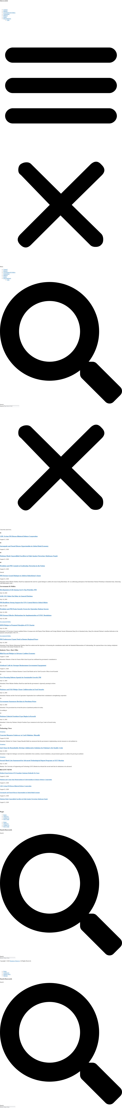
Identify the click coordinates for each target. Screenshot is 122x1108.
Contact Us (6, 818)
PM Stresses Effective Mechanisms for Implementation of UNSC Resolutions (25, 615)
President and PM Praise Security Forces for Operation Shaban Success (24, 609)
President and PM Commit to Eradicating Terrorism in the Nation (22, 566)
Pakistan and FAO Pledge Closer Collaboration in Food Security (22, 689)
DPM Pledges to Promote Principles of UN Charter (17, 625)
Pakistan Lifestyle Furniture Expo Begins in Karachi (18, 716)
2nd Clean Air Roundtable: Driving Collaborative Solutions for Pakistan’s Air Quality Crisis (31, 748)
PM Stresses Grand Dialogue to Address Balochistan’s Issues (20, 576)
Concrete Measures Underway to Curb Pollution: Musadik (20, 735)
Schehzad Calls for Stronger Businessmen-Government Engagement (23, 665)
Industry (5, 11)
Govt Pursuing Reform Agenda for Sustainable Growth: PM (20, 677)
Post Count (6, 819)
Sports (5, 17)
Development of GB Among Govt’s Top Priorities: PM (18, 590)
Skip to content (4, 0)
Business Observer (15, 961)
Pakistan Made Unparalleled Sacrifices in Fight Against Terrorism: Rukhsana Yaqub (29, 556)
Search (2, 406)
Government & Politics (9, 12)
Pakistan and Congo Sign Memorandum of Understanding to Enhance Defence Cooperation (26, 779)
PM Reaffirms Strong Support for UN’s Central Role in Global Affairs (24, 602)
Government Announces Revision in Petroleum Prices (18, 701)
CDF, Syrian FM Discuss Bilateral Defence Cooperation (19, 536)
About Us (5, 816)
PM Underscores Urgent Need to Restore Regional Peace (19, 639)
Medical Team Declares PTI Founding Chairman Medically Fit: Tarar (19, 773)
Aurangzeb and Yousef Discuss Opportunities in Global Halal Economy (24, 546)
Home (5, 815)
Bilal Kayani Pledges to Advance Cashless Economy (17, 653)
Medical (5, 15)
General (5, 9)
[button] (61, 144)
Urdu (8, 20)
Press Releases (7, 18)
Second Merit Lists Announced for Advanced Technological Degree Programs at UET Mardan (32, 760)
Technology (6, 14)
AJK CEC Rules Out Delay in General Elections (16, 596)
